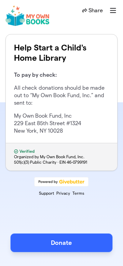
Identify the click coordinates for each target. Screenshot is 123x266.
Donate (61, 242)
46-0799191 (77, 162)
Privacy (63, 193)
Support (46, 193)
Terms (78, 193)
